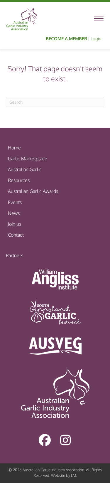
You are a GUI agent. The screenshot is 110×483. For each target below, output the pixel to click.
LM (73, 475)
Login (96, 38)
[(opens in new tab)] (55, 279)
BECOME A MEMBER (66, 38)
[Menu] (99, 19)
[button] (45, 440)
